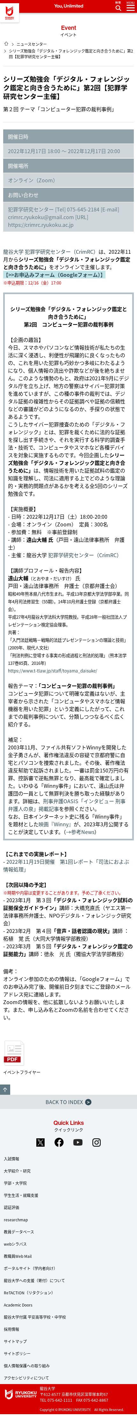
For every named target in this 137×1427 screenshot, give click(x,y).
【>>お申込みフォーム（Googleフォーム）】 (54, 274)
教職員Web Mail (18, 1256)
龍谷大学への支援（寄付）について (34, 1280)
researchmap (16, 1219)
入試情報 (11, 1158)
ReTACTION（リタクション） (29, 1292)
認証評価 (11, 1207)
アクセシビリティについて (26, 1378)
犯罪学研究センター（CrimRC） (85, 555)
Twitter (40, 1142)
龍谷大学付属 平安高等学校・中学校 (35, 1317)
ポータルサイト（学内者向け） (30, 1268)
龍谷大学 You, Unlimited (9, 12)
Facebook (59, 1142)
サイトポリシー (17, 1353)
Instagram (97, 1142)
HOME (6, 43)
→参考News (80, 832)
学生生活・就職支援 (21, 1195)
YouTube (78, 1142)
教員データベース (19, 1231)
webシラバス (15, 1244)
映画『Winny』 (56, 824)
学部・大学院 (15, 1183)
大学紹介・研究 (17, 1171)
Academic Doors (18, 1304)
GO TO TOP (5, 1090)
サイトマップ (15, 1341)
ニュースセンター (32, 44)
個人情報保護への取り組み (27, 1365)
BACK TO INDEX (68, 1102)
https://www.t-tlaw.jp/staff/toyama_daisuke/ (52, 671)
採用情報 (11, 1329)
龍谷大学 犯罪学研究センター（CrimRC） (50, 251)
